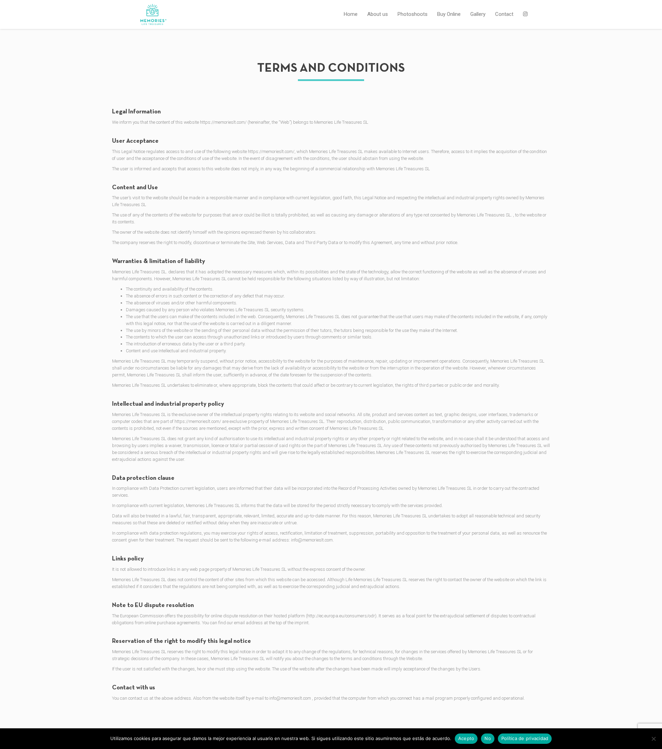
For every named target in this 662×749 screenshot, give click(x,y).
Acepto (466, 738)
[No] (653, 738)
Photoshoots (413, 14)
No (487, 738)
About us (377, 14)
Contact (504, 14)
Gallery (477, 14)
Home (351, 14)
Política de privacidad (525, 738)
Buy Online (449, 14)
